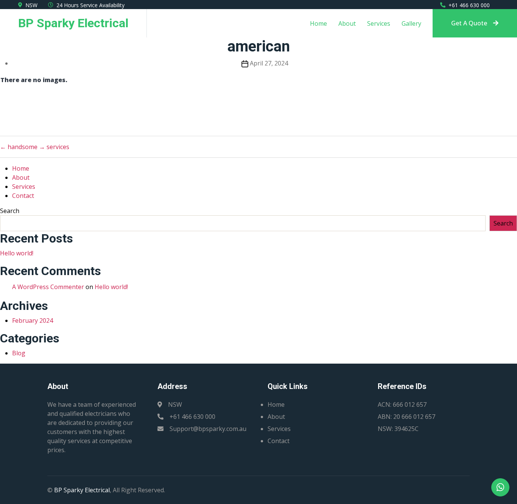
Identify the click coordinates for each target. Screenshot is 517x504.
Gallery (411, 23)
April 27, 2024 (269, 63)
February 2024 (32, 320)
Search (9, 211)
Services (378, 23)
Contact (23, 195)
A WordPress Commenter (48, 287)
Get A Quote (469, 23)
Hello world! (16, 253)
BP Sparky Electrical (82, 490)
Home (318, 23)
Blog (18, 353)
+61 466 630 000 (469, 5)
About (347, 23)
